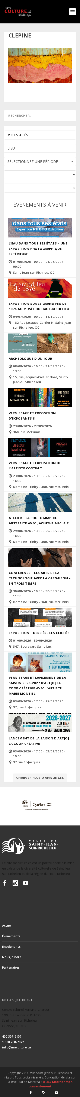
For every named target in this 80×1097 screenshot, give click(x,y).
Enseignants (11, 947)
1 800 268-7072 (13, 1042)
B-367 (47, 1082)
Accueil (7, 925)
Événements (11, 936)
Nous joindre (11, 957)
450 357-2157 (11, 1036)
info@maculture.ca (16, 1047)
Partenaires (10, 967)
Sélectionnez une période (32, 161)
